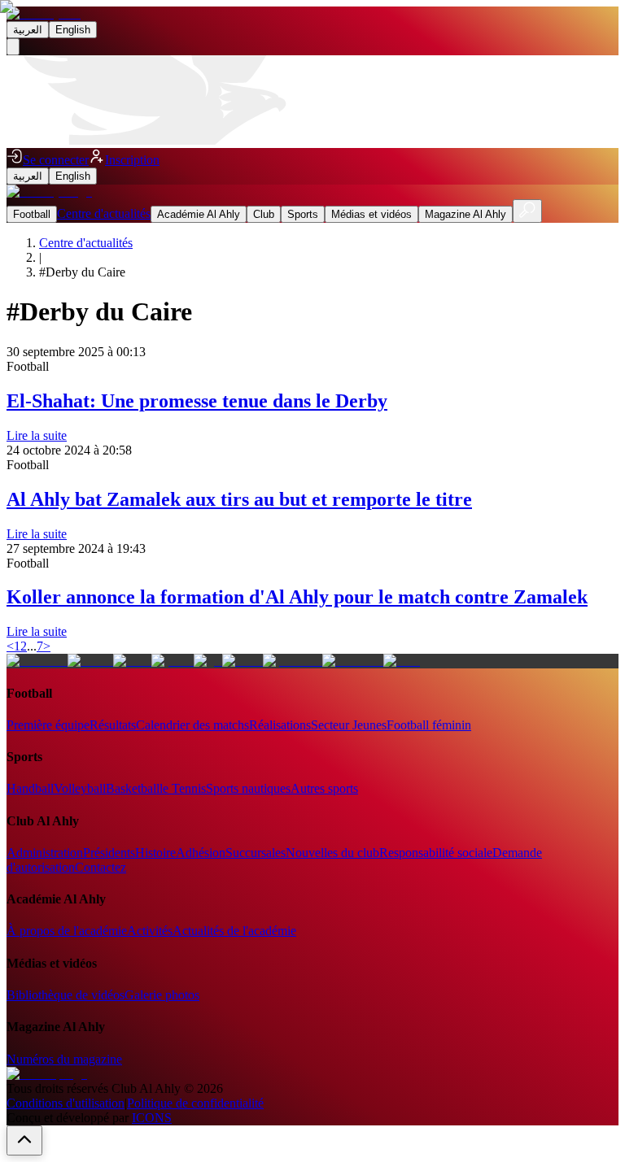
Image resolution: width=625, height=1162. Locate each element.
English (72, 30)
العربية (27, 30)
